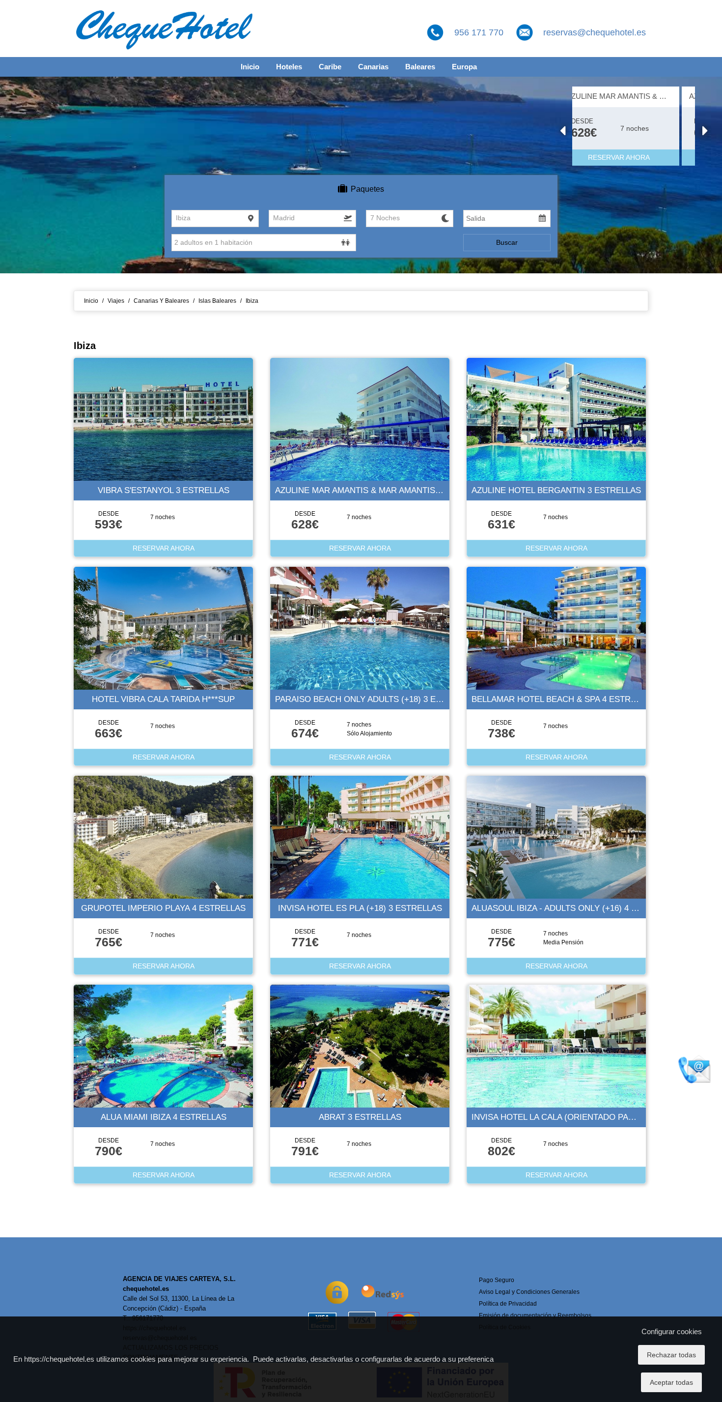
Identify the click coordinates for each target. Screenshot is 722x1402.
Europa (464, 66)
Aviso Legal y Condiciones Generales (529, 1291)
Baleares (420, 66)
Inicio (250, 66)
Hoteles (289, 66)
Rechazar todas (671, 1355)
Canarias (373, 66)
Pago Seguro (496, 1280)
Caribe (330, 66)
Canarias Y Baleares (161, 300)
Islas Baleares (217, 300)
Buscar (507, 242)
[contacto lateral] (695, 1068)
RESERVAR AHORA (635, 157)
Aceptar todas (671, 1382)
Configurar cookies (671, 1331)
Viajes (116, 300)
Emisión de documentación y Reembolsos (535, 1315)
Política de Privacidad (508, 1303)
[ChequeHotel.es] (164, 27)
